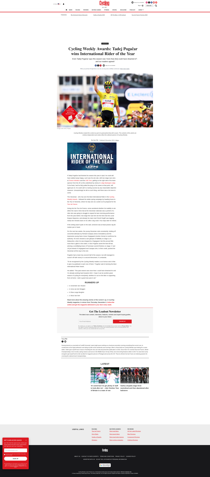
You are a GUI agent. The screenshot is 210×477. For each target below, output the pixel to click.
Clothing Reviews (132, 440)
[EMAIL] (65, 341)
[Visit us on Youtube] (154, 2)
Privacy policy (120, 456)
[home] (66, 10)
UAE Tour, (88, 180)
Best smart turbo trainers (117, 437)
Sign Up (15, 459)
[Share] (96, 65)
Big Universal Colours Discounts (79, 15)
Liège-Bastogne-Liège (107, 183)
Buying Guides (96, 10)
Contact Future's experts (90, 456)
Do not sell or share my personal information (111, 459)
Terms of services (98, 326)
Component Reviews (133, 437)
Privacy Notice (125, 326)
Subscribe (149, 5)
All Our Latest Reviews (134, 431)
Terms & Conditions (14, 466)
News (70, 10)
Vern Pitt (95, 140)
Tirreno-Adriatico (74, 180)
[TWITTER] (63, 341)
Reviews (86, 10)
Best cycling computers (116, 440)
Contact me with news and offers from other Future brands (16, 454)
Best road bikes (114, 431)
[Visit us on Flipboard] (156, 2)
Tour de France (72, 204)
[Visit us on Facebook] (151, 2)
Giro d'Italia (95, 434)
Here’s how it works (124, 68)
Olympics (94, 440)
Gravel (114, 10)
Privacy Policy (21, 464)
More (140, 10)
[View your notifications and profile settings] (63, 4)
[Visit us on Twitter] (149, 2)
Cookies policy (131, 456)
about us (77, 456)
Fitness (106, 10)
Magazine (123, 10)
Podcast (132, 10)
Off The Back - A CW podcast (118, 15)
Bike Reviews (131, 434)
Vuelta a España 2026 (99, 15)
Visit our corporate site (126, 471)
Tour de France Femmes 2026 (139, 15)
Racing (78, 10)
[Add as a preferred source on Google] (105, 465)
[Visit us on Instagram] (147, 2)
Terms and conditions (107, 456)
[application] (91, 156)
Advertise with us (89, 459)
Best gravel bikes (115, 434)
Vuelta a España (96, 437)
